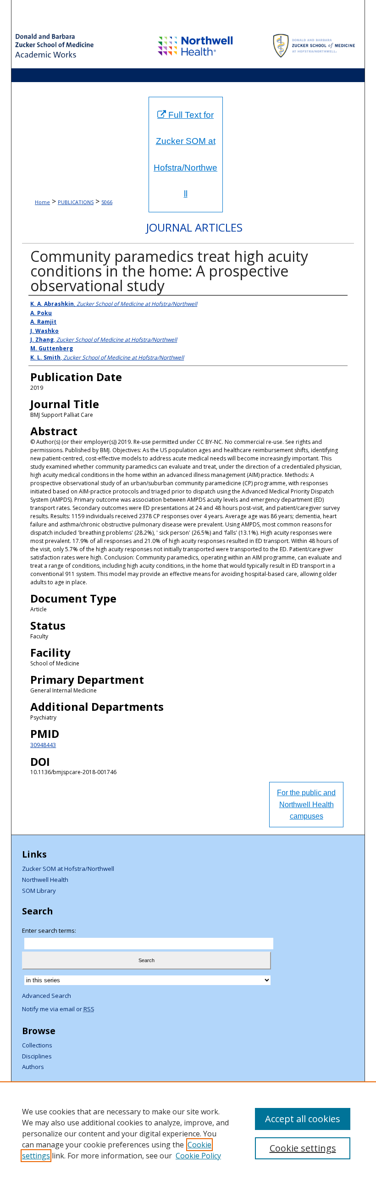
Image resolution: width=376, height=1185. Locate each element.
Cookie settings (303, 1148)
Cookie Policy (198, 1156)
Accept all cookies (302, 1119)
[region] (188, 1133)
